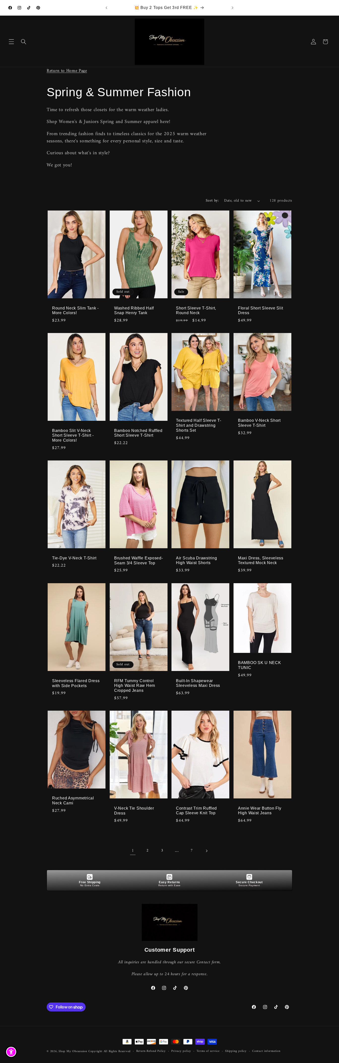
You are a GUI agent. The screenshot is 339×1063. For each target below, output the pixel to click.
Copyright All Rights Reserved (109, 1051)
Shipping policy (236, 1051)
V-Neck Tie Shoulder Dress (134, 810)
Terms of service (208, 1051)
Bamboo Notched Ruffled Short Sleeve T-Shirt (138, 433)
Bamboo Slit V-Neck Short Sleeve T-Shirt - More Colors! (73, 435)
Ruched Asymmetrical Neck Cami (73, 800)
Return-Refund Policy (151, 1051)
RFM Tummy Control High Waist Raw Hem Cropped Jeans (134, 685)
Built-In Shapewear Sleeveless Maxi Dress (198, 683)
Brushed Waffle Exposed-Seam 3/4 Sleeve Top (138, 560)
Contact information (266, 1051)
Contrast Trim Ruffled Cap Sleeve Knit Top (196, 810)
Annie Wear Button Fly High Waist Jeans (259, 810)
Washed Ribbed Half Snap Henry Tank (134, 310)
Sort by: (212, 200)
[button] (11, 42)
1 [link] (133, 850)
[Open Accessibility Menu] (11, 1052)
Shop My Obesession (73, 1051)
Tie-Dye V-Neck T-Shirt (74, 558)
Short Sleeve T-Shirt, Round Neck (196, 310)
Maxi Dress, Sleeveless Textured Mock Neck (260, 560)
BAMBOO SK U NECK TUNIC (259, 665)
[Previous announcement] (106, 7)
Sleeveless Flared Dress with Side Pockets (76, 683)
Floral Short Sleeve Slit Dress (260, 310)
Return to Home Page (67, 71)
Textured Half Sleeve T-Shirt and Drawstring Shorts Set (198, 425)
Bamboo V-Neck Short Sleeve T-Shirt (259, 422)
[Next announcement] (232, 7)
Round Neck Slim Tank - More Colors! (75, 310)
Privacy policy (181, 1051)
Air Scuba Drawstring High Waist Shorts (196, 560)
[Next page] (206, 851)
